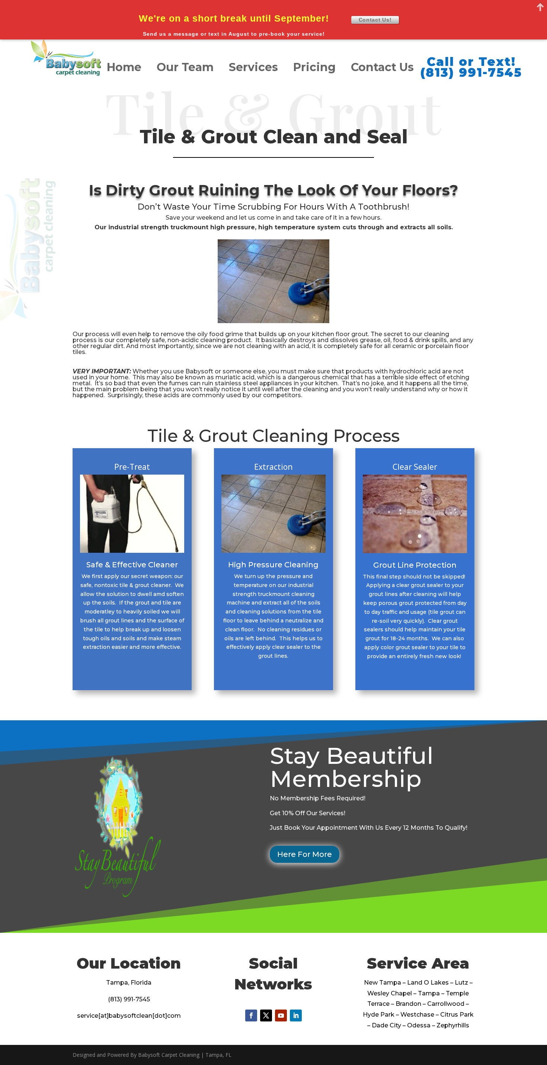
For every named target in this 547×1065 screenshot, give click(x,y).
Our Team (185, 69)
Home (124, 69)
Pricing (314, 69)
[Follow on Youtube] (281, 1015)
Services (253, 69)
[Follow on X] (266, 1015)
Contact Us (382, 69)
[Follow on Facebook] (251, 1015)
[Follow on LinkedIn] (296, 1015)
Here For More (304, 854)
